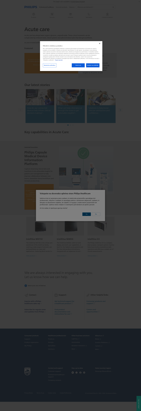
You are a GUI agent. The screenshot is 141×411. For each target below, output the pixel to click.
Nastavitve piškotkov (49, 65)
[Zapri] (100, 43)
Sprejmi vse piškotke (92, 65)
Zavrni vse (78, 65)
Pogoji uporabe (59, 60)
